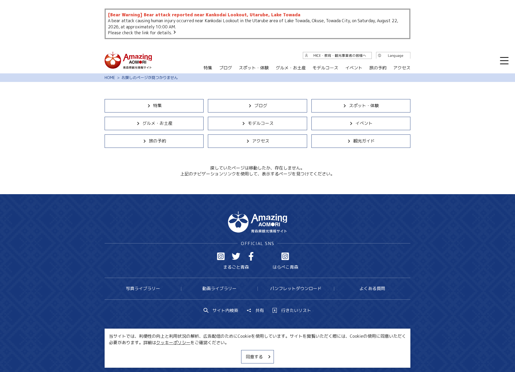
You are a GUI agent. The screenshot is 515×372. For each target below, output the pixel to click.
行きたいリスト (296, 310)
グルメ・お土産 (157, 123)
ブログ (260, 105)
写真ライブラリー (143, 288)
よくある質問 (372, 288)
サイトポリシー (278, 352)
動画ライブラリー (219, 288)
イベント (364, 123)
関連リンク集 (314, 352)
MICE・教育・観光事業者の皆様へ (221, 352)
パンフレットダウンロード (296, 288)
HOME (110, 78)
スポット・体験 (364, 105)
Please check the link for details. (140, 33)
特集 (157, 105)
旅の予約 (157, 141)
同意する (254, 357)
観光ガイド (364, 141)
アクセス (260, 141)
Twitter (236, 256)
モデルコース (261, 123)
